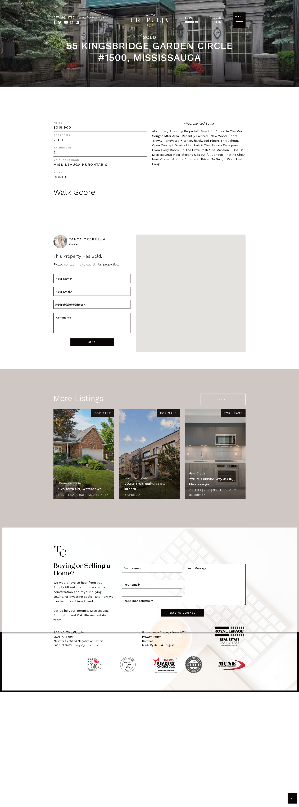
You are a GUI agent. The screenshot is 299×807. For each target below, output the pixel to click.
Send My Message (182, 613)
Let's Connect (191, 20)
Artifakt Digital (164, 645)
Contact (147, 641)
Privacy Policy (151, 636)
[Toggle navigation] (239, 21)
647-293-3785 (64, 17)
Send (92, 342)
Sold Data (217, 20)
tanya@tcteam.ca (90, 17)
